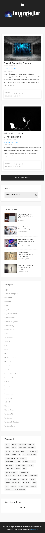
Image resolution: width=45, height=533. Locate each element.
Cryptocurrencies (18, 451)
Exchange (26, 461)
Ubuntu (6, 406)
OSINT (6, 370)
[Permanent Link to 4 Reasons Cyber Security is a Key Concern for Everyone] (10, 272)
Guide (6, 334)
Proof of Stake (10, 475)
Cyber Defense (9, 318)
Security (7, 386)
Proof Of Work (22, 475)
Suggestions (8, 394)
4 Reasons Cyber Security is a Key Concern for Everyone (25, 267)
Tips (7, 486)
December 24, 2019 (10, 139)
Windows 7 (8, 418)
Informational (20, 465)
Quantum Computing (12, 479)
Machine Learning (10, 358)
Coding (14, 448)
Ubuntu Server (9, 410)
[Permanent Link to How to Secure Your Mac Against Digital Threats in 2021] (10, 221)
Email (18, 461)
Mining (18, 468)
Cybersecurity (9, 326)
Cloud (6, 306)
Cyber (7, 455)
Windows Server (10, 426)
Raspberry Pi (8, 378)
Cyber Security (10, 458)
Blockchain (8, 298)
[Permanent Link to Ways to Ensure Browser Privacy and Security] (10, 234)
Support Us (34, 529)
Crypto (6, 310)
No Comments (9, 71)
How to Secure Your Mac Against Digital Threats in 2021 (25, 216)
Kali (5, 346)
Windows (33, 486)
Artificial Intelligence (11, 294)
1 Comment (8, 145)
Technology (8, 398)
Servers (7, 390)
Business (7, 302)
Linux (6, 350)
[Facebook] (21, 508)
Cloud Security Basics (17, 63)
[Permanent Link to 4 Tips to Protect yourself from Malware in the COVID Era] (10, 247)
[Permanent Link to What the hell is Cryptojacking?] (22, 130)
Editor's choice (9, 330)
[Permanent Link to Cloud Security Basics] (22, 60)
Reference (24, 479)
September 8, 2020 (10, 66)
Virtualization (23, 486)
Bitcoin (14, 444)
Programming (24, 472)
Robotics (7, 382)
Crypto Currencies (10, 314)
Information (8, 338)
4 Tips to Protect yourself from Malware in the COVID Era (26, 241)
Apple (6, 290)
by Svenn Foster (10, 68)
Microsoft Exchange (11, 362)
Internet (7, 342)
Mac (5, 354)
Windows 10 (8, 414)
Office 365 (8, 366)
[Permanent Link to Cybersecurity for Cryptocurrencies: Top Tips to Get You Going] (10, 260)
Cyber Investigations (11, 322)
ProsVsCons (33, 475)
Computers (22, 448)
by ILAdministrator (11, 142)
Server (8, 482)
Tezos (34, 482)
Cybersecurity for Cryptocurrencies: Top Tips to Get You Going (25, 254)
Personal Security (10, 374)
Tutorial (7, 402)
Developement (10, 461)
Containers (31, 448)
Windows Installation (11, 422)
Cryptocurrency (31, 451)
